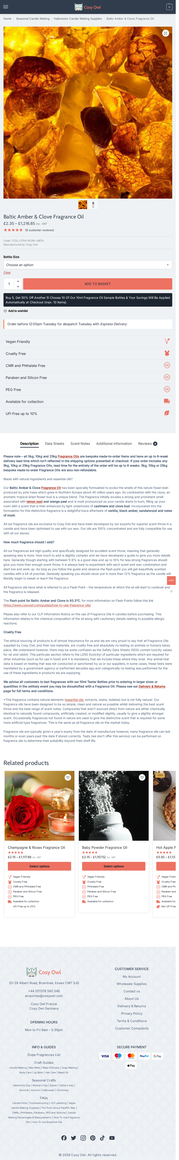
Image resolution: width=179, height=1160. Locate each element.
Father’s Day (66, 1085)
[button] (161, 7)
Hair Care (50, 1072)
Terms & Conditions (132, 1021)
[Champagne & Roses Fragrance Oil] (39, 806)
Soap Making (69, 1067)
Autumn (35, 1090)
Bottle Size (11, 257)
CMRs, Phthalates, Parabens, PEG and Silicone (38, 1112)
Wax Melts (35, 1067)
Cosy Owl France (44, 1004)
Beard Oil (63, 1072)
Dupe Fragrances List (44, 1055)
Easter (53, 1085)
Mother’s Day (40, 1085)
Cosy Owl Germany (44, 1009)
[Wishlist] (68, 777)
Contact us (132, 991)
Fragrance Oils (68, 456)
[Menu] (9, 7)
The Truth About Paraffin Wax (58, 1107)
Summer (24, 1090)
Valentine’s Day (21, 1085)
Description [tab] (29, 444)
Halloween (49, 1090)
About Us (132, 999)
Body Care (25, 1072)
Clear (7, 272)
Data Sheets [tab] (54, 444)
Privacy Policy (131, 1014)
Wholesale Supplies (132, 984)
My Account (132, 977)
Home (7, 18)
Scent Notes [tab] (80, 444)
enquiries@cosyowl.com (44, 996)
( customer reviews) (39, 230)
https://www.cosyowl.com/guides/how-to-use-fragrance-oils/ (47, 605)
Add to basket (97, 284)
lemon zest (35, 501)
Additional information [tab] (114, 444)
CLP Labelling (58, 1103)
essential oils (74, 699)
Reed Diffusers (51, 1067)
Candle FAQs (19, 1103)
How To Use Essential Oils (47, 1122)
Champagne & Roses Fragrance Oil (36, 847)
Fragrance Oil (51, 488)
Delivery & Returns (152, 686)
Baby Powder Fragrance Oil (104, 847)
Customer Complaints (132, 1029)
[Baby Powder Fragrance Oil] (114, 806)
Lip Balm (38, 1072)
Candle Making (18, 1067)
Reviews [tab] (147, 444)
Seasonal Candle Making (33, 18)
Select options (39, 866)
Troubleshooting (38, 1103)
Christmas (63, 1090)
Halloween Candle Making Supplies (78, 18)
